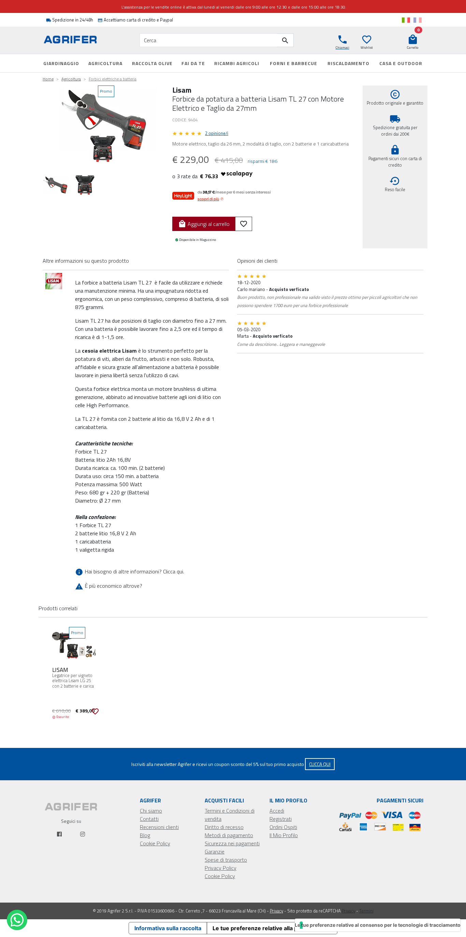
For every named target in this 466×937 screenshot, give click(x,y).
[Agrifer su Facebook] (59, 834)
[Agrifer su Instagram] (82, 834)
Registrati (281, 819)
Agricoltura (105, 63)
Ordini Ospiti (283, 827)
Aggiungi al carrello (204, 224)
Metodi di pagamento (229, 835)
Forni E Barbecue (293, 63)
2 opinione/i (216, 133)
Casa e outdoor (400, 63)
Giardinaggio (61, 63)
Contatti (149, 819)
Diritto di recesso (224, 827)
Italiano (406, 20)
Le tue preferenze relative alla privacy (263, 928)
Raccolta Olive (152, 63)
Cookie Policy (155, 843)
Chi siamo (151, 811)
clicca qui (320, 764)
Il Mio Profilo (284, 835)
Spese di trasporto (226, 860)
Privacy (276, 910)
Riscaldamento (348, 63)
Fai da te (193, 63)
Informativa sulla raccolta (167, 928)
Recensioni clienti (159, 827)
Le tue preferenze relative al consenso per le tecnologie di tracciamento (378, 925)
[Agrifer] (71, 40)
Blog (145, 835)
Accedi (277, 811)
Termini (366, 910)
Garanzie (214, 851)
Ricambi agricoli (236, 63)
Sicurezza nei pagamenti (232, 843)
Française (417, 20)
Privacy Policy (220, 868)
